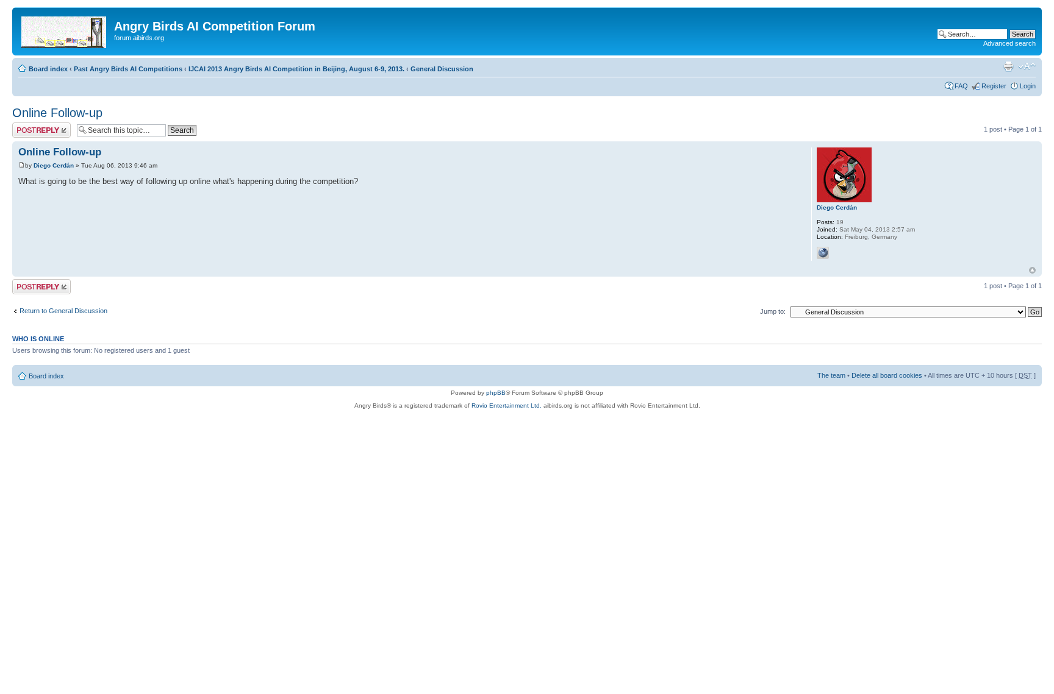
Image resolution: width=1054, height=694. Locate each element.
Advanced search (1009, 43)
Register (993, 86)
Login (1028, 86)
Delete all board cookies (886, 375)
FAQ (961, 86)
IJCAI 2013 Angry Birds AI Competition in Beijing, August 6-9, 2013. (296, 69)
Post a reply (30, 126)
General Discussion (441, 69)
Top (1032, 270)
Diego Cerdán (54, 165)
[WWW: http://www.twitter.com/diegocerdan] (823, 253)
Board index (48, 69)
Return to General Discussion (63, 310)
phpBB (496, 392)
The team (831, 375)
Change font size (1027, 66)
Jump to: (773, 311)
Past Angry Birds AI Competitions (128, 69)
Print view (1008, 66)
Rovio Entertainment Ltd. (506, 405)
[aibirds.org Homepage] (64, 29)
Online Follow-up (57, 112)
